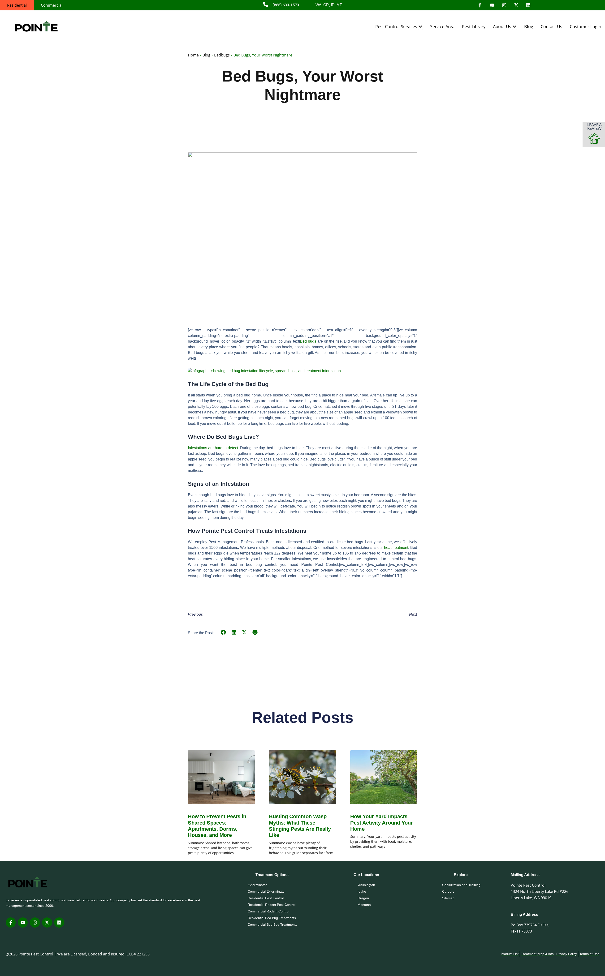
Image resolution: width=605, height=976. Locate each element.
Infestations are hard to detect (213, 448)
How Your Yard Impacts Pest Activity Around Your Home (381, 822)
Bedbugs (222, 55)
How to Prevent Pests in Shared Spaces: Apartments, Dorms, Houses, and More (217, 825)
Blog (206, 55)
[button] (223, 632)
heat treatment (396, 548)
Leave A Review (594, 126)
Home (193, 55)
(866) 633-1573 (285, 5)
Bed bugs (308, 341)
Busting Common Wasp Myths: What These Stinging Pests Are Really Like (300, 825)
